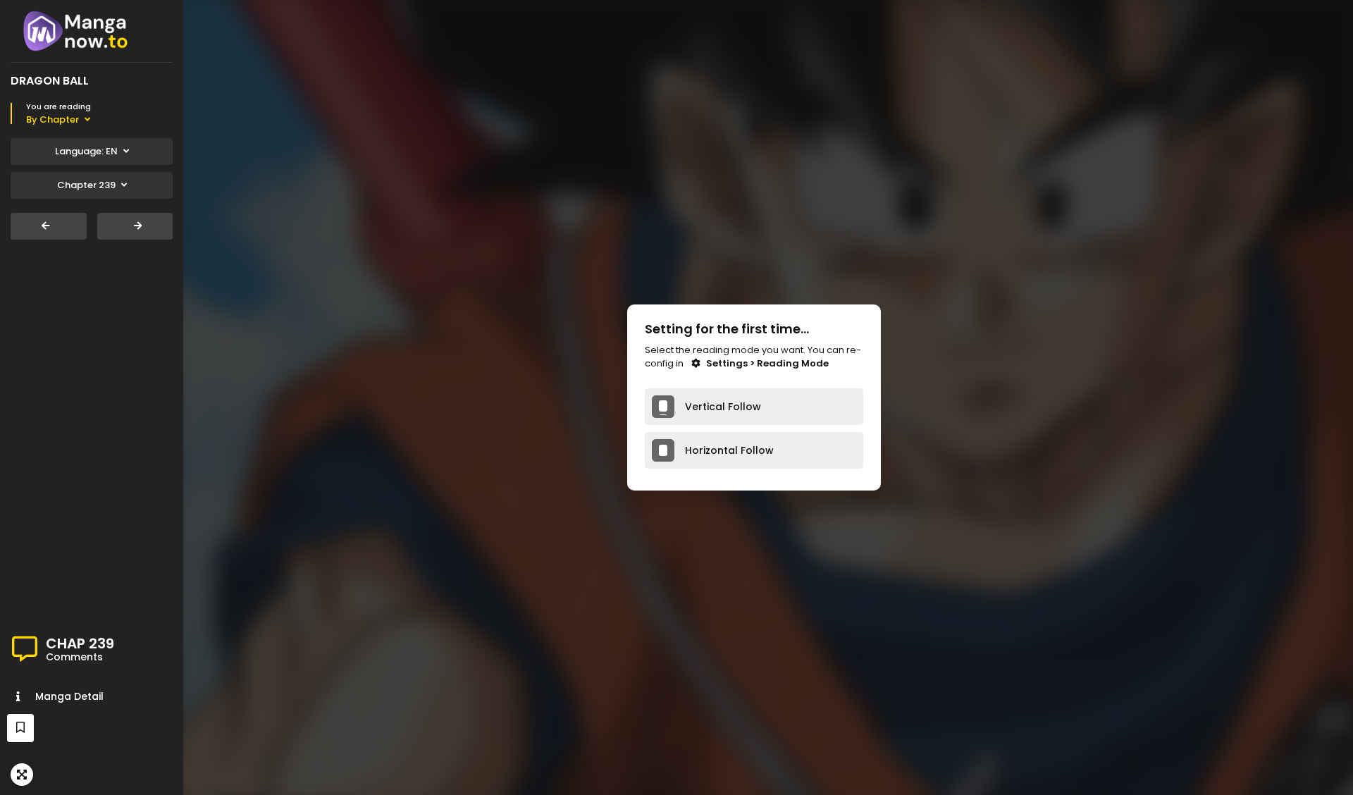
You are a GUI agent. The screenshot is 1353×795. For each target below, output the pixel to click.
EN (86, 151)
